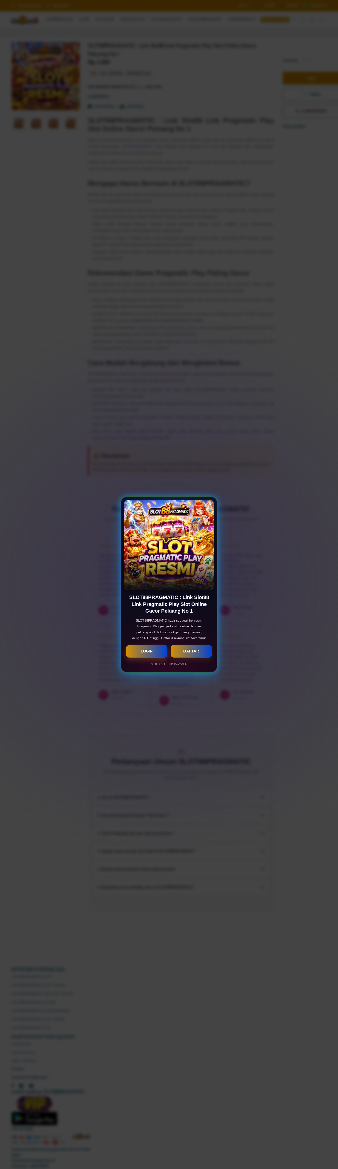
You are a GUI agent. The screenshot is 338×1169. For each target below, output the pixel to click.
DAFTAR (191, 651)
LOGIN (147, 651)
